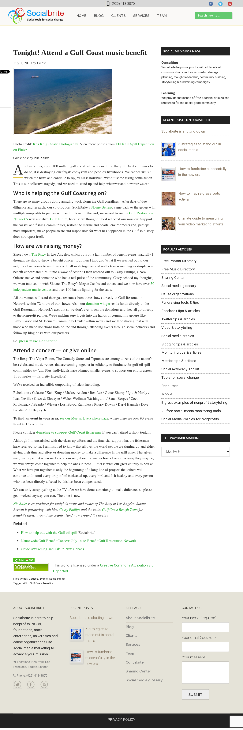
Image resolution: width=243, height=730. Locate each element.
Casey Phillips (69, 509)
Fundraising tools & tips (180, 302)
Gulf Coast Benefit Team (120, 509)
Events (43, 578)
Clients (131, 635)
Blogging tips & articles (179, 344)
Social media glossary (178, 286)
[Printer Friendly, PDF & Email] (24, 559)
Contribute (135, 662)
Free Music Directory (178, 269)
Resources (169, 386)
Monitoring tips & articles (181, 352)
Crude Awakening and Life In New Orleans (52, 548)
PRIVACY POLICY (121, 719)
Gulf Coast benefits (41, 583)
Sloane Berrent (101, 207)
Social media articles (177, 336)
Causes (33, 578)
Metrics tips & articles (178, 361)
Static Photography (64, 143)
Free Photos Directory (178, 261)
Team (130, 653)
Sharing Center (173, 277)
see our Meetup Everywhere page (84, 418)
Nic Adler (20, 503)
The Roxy (39, 254)
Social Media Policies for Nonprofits (190, 419)
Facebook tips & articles (180, 311)
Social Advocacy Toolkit (180, 369)
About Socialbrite (140, 618)
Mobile (166, 394)
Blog (130, 627)
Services (133, 644)
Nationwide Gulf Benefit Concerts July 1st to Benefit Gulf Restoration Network (78, 540)
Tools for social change (180, 377)
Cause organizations (177, 294)
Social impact (57, 578)
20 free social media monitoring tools (191, 411)
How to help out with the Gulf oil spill (49, 532)
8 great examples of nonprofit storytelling (194, 402)
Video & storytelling (176, 327)
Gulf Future (58, 218)
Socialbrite (36, 15)
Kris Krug (40, 143)
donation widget (98, 303)
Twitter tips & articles (178, 319)
